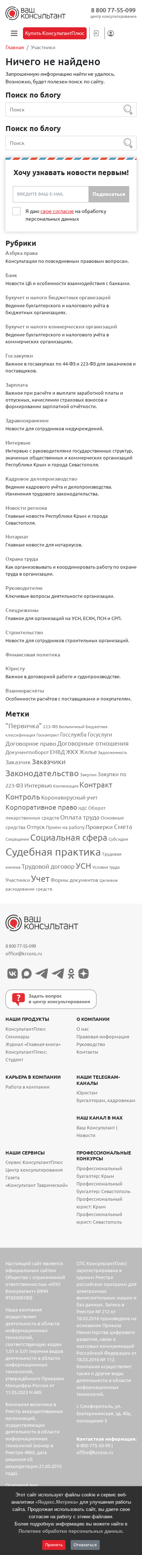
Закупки (88, 774)
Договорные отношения (93, 743)
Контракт (96, 785)
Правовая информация (102, 1036)
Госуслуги (100, 734)
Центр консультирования (34, 1170)
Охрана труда (21, 559)
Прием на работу (65, 827)
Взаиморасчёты (24, 691)
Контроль (22, 796)
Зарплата (16, 385)
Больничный (71, 726)
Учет (40, 878)
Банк (11, 275)
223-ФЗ (50, 726)
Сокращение (17, 839)
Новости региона (26, 508)
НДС (82, 808)
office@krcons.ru (23, 953)
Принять (54, 1544)
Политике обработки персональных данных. (71, 1531)
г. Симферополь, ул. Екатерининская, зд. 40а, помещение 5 (103, 1414)
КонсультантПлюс (25, 1029)
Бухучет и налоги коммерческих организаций (61, 326)
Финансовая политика (32, 655)
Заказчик (18, 762)
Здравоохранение (27, 420)
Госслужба (73, 734)
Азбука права (21, 253)
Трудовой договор (48, 866)
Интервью (18, 443)
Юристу (15, 668)
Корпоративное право (41, 807)
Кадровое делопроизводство (41, 479)
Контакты (87, 1052)
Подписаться (108, 194)
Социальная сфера (68, 837)
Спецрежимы (22, 610)
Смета (123, 826)
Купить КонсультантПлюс (54, 33)
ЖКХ (72, 752)
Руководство (90, 1044)
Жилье (88, 752)
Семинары (17, 1036)
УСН (83, 865)
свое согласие (57, 211)
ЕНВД (57, 752)
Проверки (99, 827)
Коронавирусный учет (69, 797)
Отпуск (36, 827)
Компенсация (65, 786)
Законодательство (42, 773)
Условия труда (106, 867)
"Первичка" (23, 725)
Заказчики (49, 762)
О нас (82, 1029)
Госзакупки (19, 356)
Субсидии (118, 838)
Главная (14, 47)
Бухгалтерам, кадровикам (105, 1100)
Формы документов (74, 880)
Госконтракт (47, 735)
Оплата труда (79, 817)
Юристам (87, 1093)
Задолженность (112, 752)
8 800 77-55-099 (113, 10)
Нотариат (16, 537)
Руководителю (24, 588)
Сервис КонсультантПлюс (34, 1162)
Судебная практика (53, 852)
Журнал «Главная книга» (32, 1044)
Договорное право (30, 743)
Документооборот (27, 752)
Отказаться (85, 1544)
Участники (17, 880)
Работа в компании (27, 1087)
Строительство (24, 632)
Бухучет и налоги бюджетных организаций (58, 297)
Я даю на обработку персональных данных (65, 215)
